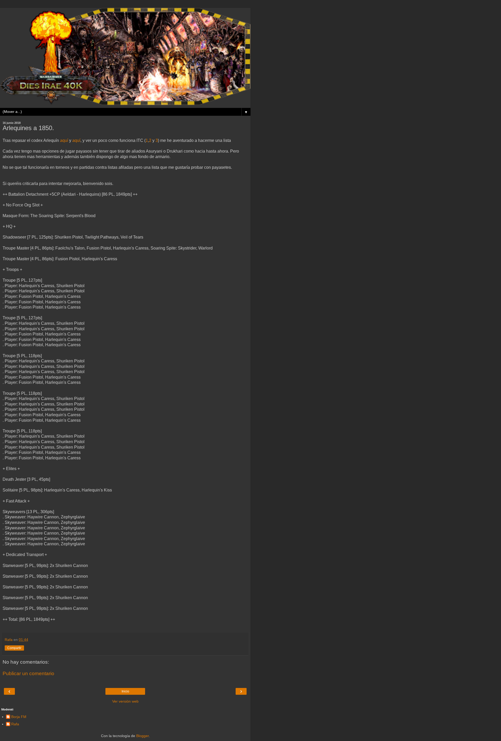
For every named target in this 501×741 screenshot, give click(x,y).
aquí (64, 140)
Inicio (125, 691)
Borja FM (18, 717)
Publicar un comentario (28, 673)
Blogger (142, 736)
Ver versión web (125, 701)
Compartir (14, 648)
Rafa (15, 724)
